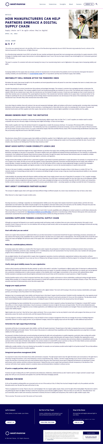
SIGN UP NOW (78, 422)
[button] (96, 4)
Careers (79, 4)
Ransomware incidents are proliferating (39, 212)
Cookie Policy (50, 439)
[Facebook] (12, 44)
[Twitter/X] (9, 44)
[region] (72, 436)
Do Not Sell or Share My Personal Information (91, 437)
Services (43, 4)
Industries (52, 4)
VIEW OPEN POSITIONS (47, 422)
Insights (63, 4)
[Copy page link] (14, 44)
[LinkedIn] (6, 44)
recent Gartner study (36, 73)
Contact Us (89, 4)
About (71, 4)
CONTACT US (10, 422)
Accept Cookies (91, 433)
